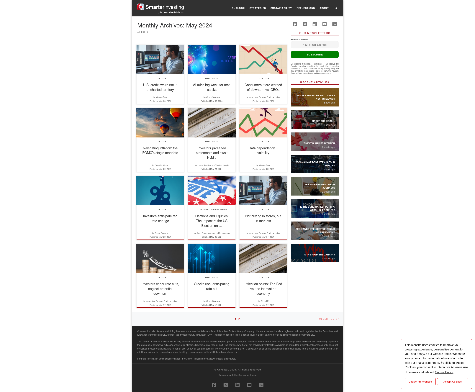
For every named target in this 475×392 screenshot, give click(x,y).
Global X (264, 301)
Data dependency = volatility (263, 150)
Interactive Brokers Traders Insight (264, 97)
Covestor (222, 369)
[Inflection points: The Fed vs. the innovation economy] (263, 258)
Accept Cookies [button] (452, 381)
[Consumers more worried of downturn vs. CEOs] (263, 59)
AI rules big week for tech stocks (211, 87)
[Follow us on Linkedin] (315, 24)
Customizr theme (247, 374)
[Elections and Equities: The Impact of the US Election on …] (211, 190)
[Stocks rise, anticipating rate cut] (211, 258)
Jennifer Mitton (161, 165)
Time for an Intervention (319, 143)
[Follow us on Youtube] (324, 24)
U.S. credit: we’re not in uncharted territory (160, 87)
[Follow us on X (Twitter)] (305, 24)
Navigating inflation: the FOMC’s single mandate (160, 150)
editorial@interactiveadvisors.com (221, 352)
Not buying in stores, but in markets (263, 218)
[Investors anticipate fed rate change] (160, 190)
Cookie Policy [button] (444, 372)
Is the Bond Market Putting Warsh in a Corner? (317, 208)
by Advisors (170, 12)
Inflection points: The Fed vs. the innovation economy (263, 288)
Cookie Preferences (420, 381)
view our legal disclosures (222, 358)
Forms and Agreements (317, 73)
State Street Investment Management (213, 233)
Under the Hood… (323, 121)
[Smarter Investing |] (160, 6)
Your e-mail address (299, 39)
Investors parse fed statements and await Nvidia (211, 152)
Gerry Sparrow (213, 97)
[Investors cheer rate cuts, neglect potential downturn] (160, 258)
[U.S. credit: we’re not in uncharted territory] (160, 59)
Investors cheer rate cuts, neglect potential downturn (160, 288)
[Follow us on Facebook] (295, 24)
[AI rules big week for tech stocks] (211, 59)
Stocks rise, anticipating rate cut (211, 286)
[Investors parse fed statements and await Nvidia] (211, 122)
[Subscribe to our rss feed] (335, 24)
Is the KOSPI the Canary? (319, 254)
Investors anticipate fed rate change (160, 218)
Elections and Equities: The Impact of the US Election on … (212, 220)
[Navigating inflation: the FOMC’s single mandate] (160, 122)
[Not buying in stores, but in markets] (263, 190)
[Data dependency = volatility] (263, 122)
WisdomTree (161, 97)
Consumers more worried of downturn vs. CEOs (263, 87)
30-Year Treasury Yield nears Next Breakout (316, 97)
